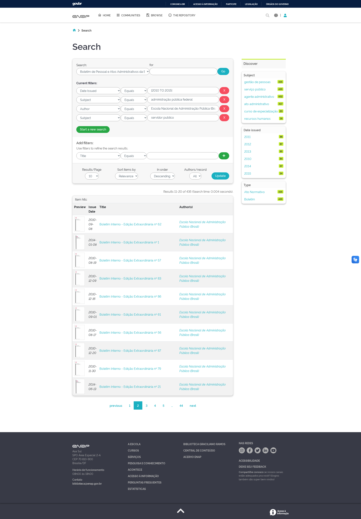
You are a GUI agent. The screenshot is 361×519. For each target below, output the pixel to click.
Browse (156, 15)
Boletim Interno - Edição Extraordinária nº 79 (130, 368)
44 (181, 405)
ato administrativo (256, 104)
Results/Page (91, 169)
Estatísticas (137, 488)
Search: (81, 65)
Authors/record (195, 169)
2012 (247, 144)
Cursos (133, 450)
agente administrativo (259, 96)
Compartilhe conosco (251, 472)
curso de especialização (261, 111)
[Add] (224, 155)
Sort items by (126, 169)
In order (162, 169)
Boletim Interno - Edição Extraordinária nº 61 (130, 314)
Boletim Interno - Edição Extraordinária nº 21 (130, 386)
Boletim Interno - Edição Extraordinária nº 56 (130, 332)
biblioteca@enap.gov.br (87, 483)
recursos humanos (257, 118)
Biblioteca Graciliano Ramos (204, 444)
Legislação (251, 4)
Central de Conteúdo (199, 450)
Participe (231, 4)
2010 (247, 159)
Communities (130, 15)
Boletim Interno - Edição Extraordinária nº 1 (129, 242)
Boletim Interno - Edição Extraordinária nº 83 (130, 278)
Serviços (134, 456)
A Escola (134, 444)
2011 (247, 137)
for (151, 65)
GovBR (77, 4)
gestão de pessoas (257, 82)
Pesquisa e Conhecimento (146, 463)
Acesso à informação (205, 4)
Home (107, 15)
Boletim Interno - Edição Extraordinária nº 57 (130, 260)
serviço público (255, 89)
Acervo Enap (192, 456)
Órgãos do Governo (277, 4)
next (193, 405)
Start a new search (93, 129)
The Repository (184, 15)
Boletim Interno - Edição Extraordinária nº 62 (130, 224)
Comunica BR (177, 4)
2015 (247, 173)
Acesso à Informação (143, 476)
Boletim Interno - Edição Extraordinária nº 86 (130, 296)
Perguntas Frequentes (145, 482)
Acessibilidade (249, 460)
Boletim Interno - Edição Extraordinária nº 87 (130, 350)
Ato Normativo (254, 192)
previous (116, 405)
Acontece (135, 469)
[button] (276, 15)
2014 (247, 166)
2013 (247, 151)
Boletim (249, 199)
